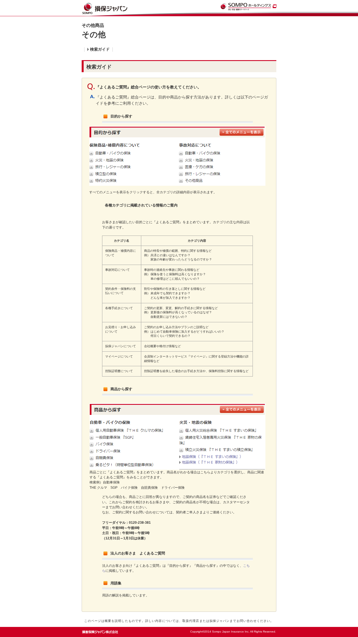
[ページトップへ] (264, 630)
